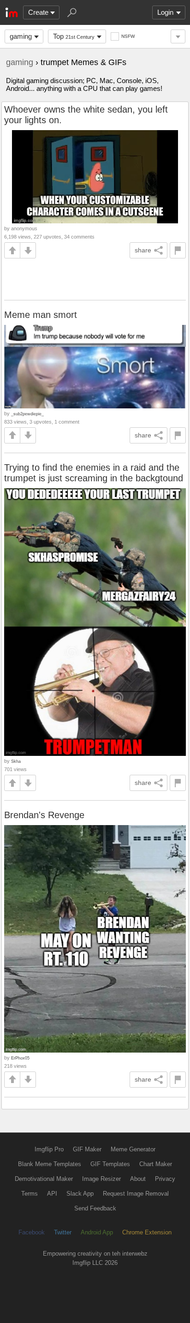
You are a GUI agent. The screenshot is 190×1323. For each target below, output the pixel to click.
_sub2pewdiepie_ (27, 413)
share (143, 250)
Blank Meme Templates (49, 1164)
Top (74, 36)
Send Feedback (95, 1208)
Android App (97, 1232)
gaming (21, 36)
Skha (16, 761)
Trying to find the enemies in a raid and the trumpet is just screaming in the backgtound (93, 472)
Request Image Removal (136, 1193)
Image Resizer (101, 1178)
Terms (29, 1193)
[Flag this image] (178, 250)
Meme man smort (40, 315)
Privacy (165, 1178)
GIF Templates (110, 1164)
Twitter (62, 1232)
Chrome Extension (147, 1232)
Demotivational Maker (44, 1178)
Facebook (31, 1232)
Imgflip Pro (49, 1149)
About (138, 1178)
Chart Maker (155, 1164)
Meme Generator (133, 1149)
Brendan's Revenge (44, 815)
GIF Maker (87, 1149)
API (52, 1193)
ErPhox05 (20, 1057)
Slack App (80, 1193)
